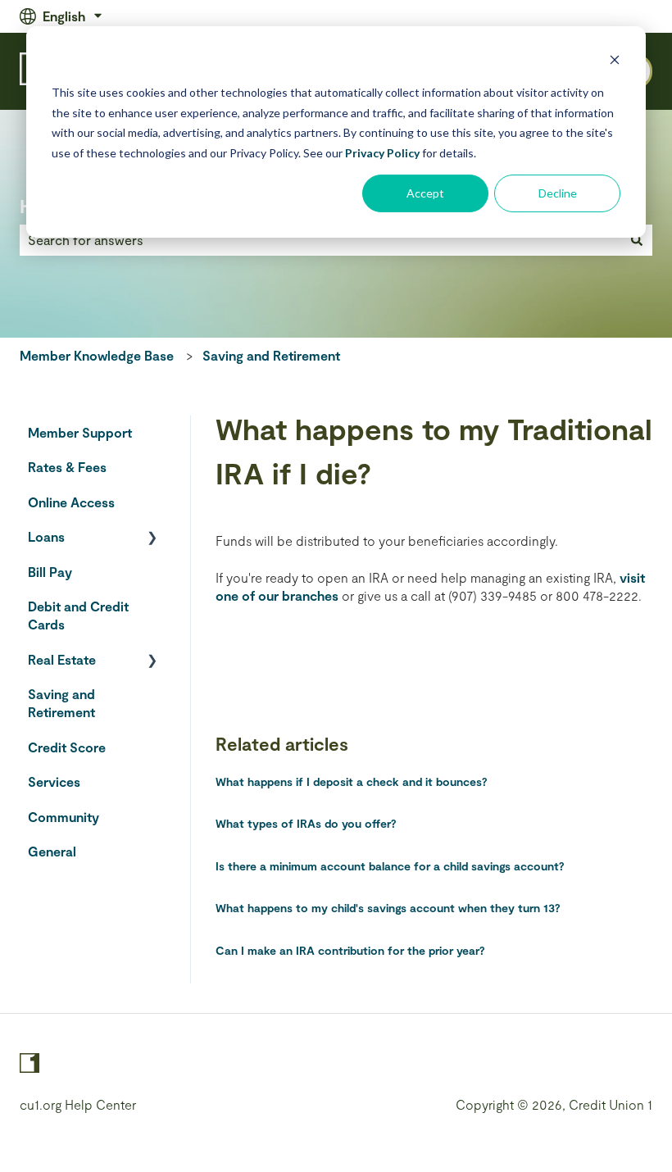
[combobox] (320, 240)
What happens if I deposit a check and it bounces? (352, 781)
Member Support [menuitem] (80, 432)
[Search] (636, 240)
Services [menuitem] (54, 781)
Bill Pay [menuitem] (50, 571)
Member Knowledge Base (97, 355)
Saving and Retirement (271, 355)
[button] (152, 538)
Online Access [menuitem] (71, 502)
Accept (425, 193)
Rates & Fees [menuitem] (67, 467)
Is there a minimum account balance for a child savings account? (390, 866)
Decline (557, 193)
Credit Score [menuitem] (67, 747)
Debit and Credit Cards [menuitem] (78, 615)
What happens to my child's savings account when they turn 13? (388, 908)
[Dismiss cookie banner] (614, 62)
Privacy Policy (382, 153)
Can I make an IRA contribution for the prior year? (350, 950)
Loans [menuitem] (46, 536)
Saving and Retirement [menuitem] (61, 703)
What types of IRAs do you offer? (306, 823)
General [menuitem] (52, 851)
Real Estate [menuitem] (62, 659)
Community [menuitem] (63, 816)
